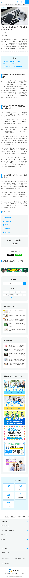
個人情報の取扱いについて (20, 558)
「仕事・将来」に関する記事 (13, 517)
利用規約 (3, 561)
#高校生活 (11, 294)
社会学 (6, 224)
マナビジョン (4, 2)
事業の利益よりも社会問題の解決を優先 (11, 61)
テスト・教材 (4, 548)
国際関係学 (7, 228)
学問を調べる (8, 221)
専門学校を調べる (5, 525)
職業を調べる (8, 217)
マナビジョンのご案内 (5, 558)
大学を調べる (4, 521)
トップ (3, 516)
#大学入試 (18, 292)
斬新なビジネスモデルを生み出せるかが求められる (13, 63)
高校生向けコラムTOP (7, 517)
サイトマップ (17, 561)
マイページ (3, 543)
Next (25, 271)
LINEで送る (19, 254)
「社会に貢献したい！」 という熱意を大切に (12, 66)
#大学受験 (23, 292)
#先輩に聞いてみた (18, 294)
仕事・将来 (4, 7)
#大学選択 (5, 294)
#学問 (24, 294)
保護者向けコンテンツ (6, 552)
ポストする (11, 254)
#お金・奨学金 (6, 292)
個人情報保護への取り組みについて (11, 573)
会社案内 (22, 573)
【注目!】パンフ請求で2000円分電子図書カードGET (14, 4)
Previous (3, 271)
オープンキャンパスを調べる (7, 530)
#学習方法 (12, 292)
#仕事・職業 (4, 35)
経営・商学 (7, 232)
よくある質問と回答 (5, 563)
